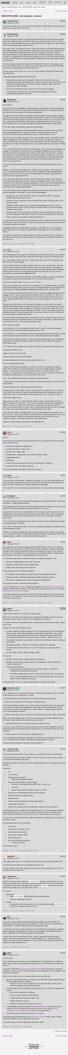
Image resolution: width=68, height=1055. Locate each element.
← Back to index (6, 11)
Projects (14, 2)
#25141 (62, 749)
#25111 (63, 475)
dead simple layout (41, 1006)
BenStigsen (11, 496)
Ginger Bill (10, 856)
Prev (56, 11)
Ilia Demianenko (12, 34)
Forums (3, 7)
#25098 (62, 34)
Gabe (9, 542)
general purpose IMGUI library (30, 969)
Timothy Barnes (12, 21)
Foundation (58, 2)
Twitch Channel (39, 1017)
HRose (9, 953)
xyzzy (9, 432)
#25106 (62, 249)
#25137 (62, 688)
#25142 (62, 856)
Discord (28, 2)
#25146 (62, 917)
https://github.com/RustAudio (51, 587)
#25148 (62, 953)
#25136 (62, 608)
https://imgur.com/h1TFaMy (31, 282)
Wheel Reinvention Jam (14, 7)
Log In (65, 2)
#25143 (62, 876)
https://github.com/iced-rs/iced (13, 591)
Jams (21, 2)
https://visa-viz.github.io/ (27, 71)
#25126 (62, 496)
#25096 (62, 21)
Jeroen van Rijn (12, 749)
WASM (5, 172)
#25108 (62, 432)
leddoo (9, 608)
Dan (8, 917)
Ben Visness (11, 688)
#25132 (62, 542)
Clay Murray (11, 876)
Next (65, 11)
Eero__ (9, 249)
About (50, 2)
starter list (6, 739)
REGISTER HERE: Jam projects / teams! (34, 7)
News (34, 2)
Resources (42, 2)
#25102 (62, 100)
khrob (9, 475)
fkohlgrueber (11, 100)
